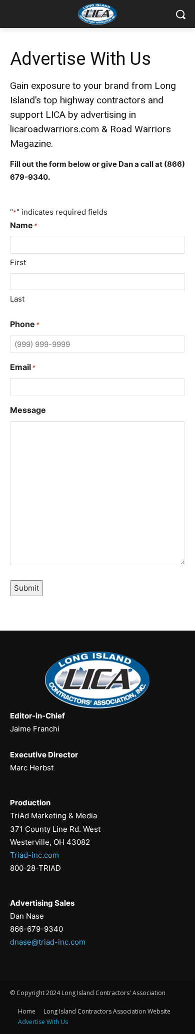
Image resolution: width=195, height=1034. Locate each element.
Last (17, 299)
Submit (26, 588)
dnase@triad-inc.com (48, 942)
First (18, 262)
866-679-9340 (36, 929)
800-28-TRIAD (35, 868)
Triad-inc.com (34, 855)
